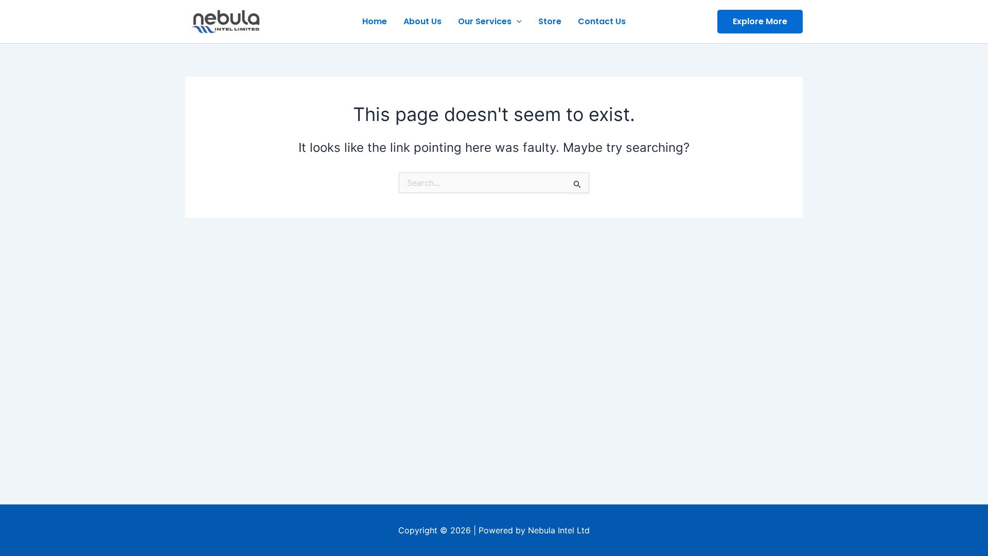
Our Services (484, 21)
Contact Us (602, 21)
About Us (422, 21)
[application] (516, 21)
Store (549, 21)
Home (374, 21)
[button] (760, 21)
